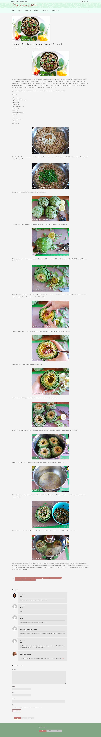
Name (13, 686)
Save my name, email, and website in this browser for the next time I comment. (27, 707)
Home (13, 10)
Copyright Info (28, 10)
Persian (23, 577)
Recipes (19, 10)
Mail (13, 692)
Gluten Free (48, 47)
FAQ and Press (54, 10)
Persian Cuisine (18, 580)
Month (24, 718)
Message (14, 669)
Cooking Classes (45, 10)
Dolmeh (59, 577)
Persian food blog (30, 577)
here (63, 658)
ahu (21, 596)
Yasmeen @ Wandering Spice (28, 629)
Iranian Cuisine (26, 580)
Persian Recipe (53, 577)
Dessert (42, 47)
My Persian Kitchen (18, 47)
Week (17, 718)
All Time (31, 718)
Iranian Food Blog (38, 577)
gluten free (18, 577)
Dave (21, 618)
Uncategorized (36, 47)
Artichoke (33, 580)
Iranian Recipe (46, 577)
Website (13, 698)
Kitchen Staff (36, 10)
